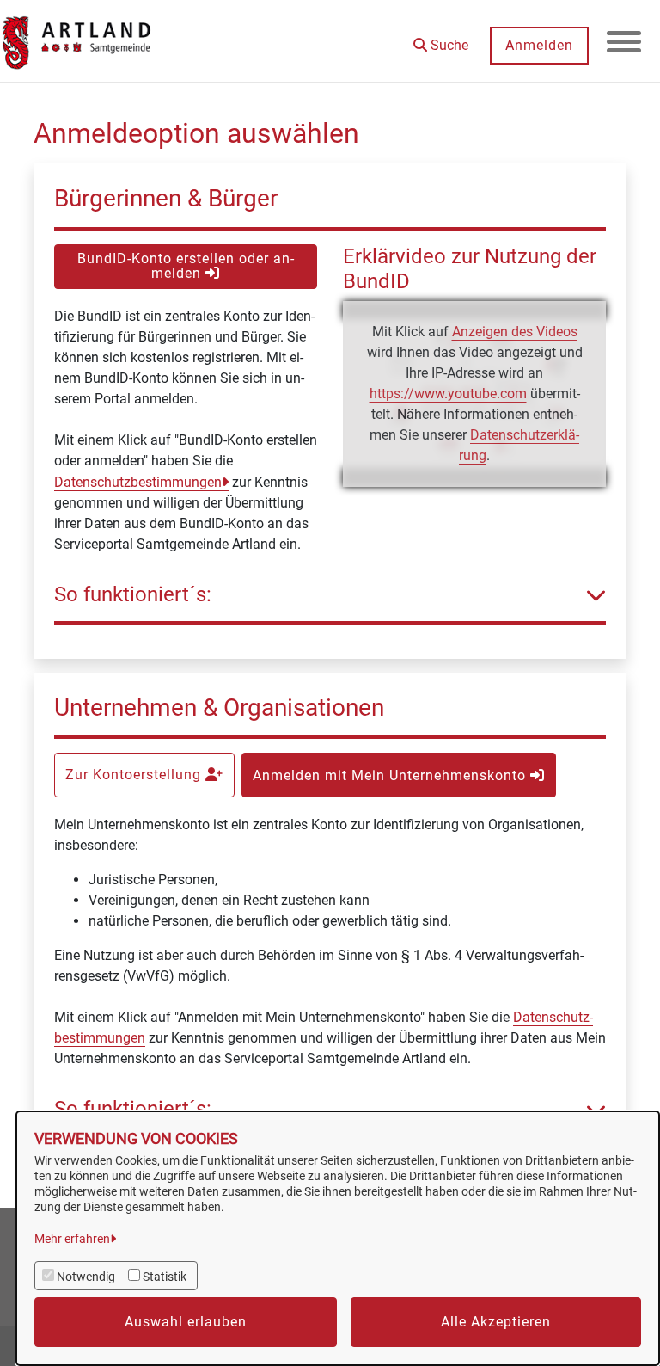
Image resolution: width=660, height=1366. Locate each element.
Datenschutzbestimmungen (138, 482)
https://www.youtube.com (448, 393)
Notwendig (86, 1276)
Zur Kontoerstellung (135, 774)
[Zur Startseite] (77, 41)
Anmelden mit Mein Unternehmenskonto (391, 775)
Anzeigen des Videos (515, 331)
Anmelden (539, 45)
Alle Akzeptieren (496, 1322)
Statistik (164, 1276)
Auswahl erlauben (186, 1322)
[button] (441, 39)
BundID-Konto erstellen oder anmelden (185, 265)
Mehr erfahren (72, 1239)
